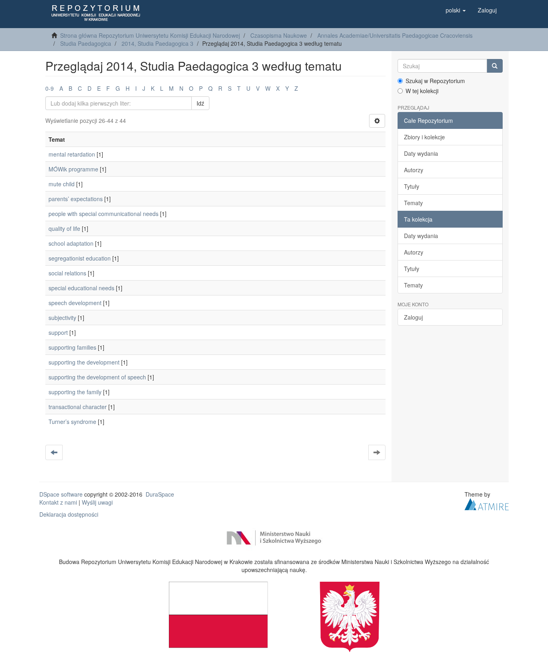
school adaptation (71, 243)
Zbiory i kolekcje (424, 137)
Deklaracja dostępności (68, 514)
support (58, 332)
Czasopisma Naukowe (278, 35)
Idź (200, 103)
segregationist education (80, 258)
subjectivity (62, 318)
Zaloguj (413, 317)
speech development (75, 303)
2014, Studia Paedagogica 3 (157, 43)
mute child (62, 184)
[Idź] (495, 66)
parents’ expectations (76, 199)
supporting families (72, 347)
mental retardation (72, 154)
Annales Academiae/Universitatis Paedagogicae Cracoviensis (395, 35)
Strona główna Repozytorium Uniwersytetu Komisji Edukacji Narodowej (150, 35)
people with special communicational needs (103, 214)
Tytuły (411, 186)
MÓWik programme (73, 169)
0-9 (49, 88)
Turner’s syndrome (72, 422)
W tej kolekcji (422, 91)
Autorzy (413, 170)
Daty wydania (421, 153)
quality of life (64, 228)
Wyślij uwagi (97, 502)
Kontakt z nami (58, 502)
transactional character (78, 407)
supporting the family (75, 392)
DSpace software (61, 494)
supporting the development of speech (97, 377)
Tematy (413, 203)
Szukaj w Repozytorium (435, 81)
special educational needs (81, 288)
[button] (456, 10)
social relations (67, 273)
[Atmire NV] (487, 503)
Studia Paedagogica (85, 43)
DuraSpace (160, 494)
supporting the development (84, 362)
